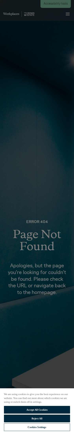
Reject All (37, 418)
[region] (37, 410)
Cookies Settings (37, 427)
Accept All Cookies (37, 409)
